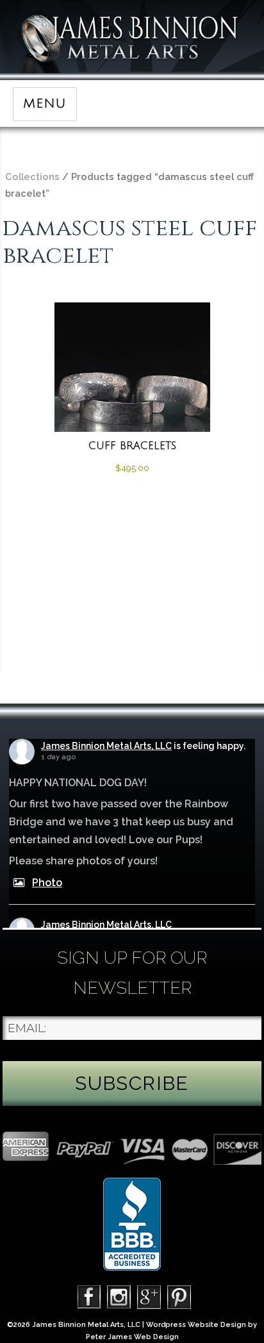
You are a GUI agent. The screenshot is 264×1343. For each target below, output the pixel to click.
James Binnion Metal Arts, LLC (106, 746)
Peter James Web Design (132, 1337)
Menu (44, 104)
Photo (47, 883)
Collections (32, 176)
